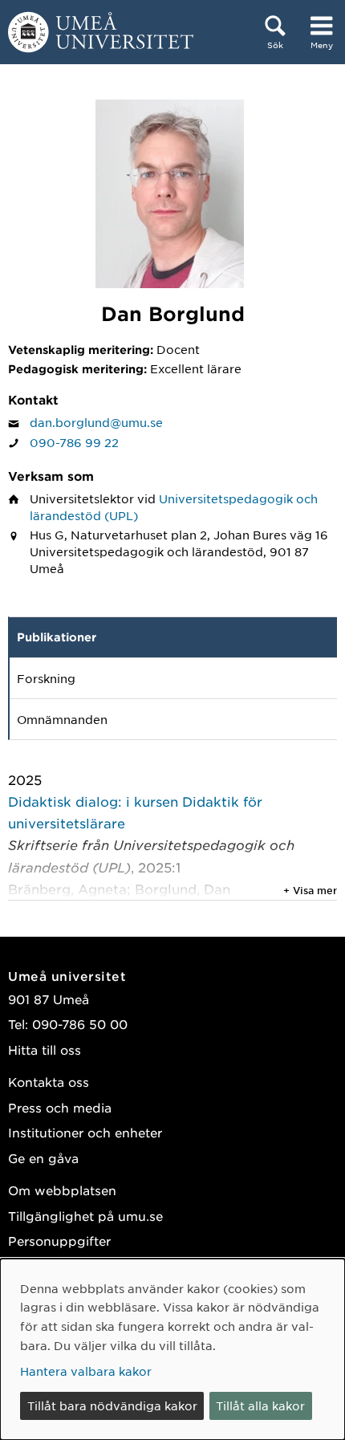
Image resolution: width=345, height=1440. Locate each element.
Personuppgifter (59, 1240)
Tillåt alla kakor (260, 1405)
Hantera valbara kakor (86, 1371)
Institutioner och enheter (85, 1132)
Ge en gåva (43, 1157)
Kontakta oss (48, 1081)
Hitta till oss (44, 1049)
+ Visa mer (310, 890)
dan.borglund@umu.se (96, 422)
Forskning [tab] (46, 678)
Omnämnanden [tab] (62, 719)
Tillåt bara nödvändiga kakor (112, 1405)
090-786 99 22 (74, 442)
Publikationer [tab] (56, 637)
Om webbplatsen (62, 1190)
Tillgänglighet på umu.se (85, 1215)
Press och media (60, 1107)
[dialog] (172, 1349)
